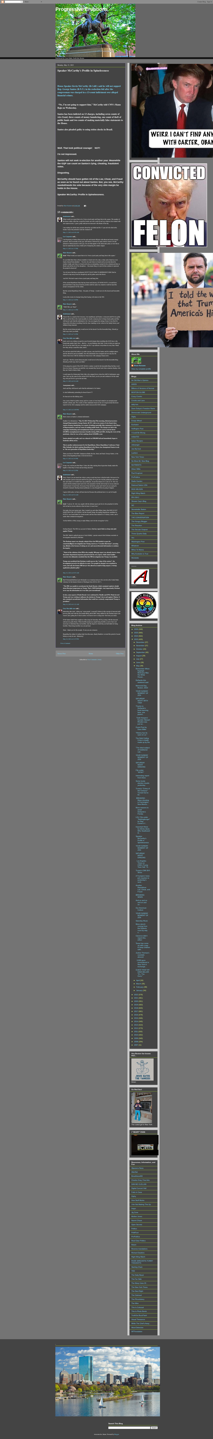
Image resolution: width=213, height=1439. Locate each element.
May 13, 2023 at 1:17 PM (70, 248)
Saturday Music (142, 921)
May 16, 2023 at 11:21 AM (71, 604)
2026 (136, 629)
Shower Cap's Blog (138, 501)
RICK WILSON (137, 489)
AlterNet (134, 1172)
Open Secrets (136, 1225)
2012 (136, 1028)
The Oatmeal (136, 1295)
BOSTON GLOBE (138, 392)
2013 (136, 1025)
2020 (136, 1001)
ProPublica (135, 477)
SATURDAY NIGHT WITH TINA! (142, 701)
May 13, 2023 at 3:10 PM (70, 300)
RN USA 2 (135, 497)
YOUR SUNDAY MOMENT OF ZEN (142, 693)
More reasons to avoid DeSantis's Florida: (142, 811)
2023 (136, 639)
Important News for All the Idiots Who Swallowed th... (143, 830)
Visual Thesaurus (138, 1319)
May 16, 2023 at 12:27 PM (71, 639)
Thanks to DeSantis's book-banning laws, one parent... (142, 710)
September (140, 652)
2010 (136, 1035)
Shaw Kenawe (67, 253)
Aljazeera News (137, 1168)
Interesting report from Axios (142, 777)
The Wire (135, 1303)
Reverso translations (139, 1249)
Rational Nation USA (139, 485)
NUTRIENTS (136, 465)
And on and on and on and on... (141, 902)
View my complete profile (141, 369)
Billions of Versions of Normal (142, 388)
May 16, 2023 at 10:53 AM (71, 573)
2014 (136, 1021)
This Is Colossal (137, 1307)
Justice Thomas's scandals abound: (142, 955)
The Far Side (136, 1279)
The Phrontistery (137, 1299)
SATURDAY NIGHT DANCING (140, 765)
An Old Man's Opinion (139, 380)
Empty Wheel (136, 421)
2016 (136, 1015)
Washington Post (137, 542)
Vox (132, 538)
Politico (134, 1229)
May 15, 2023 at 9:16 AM (70, 381)
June (138, 662)
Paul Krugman (136, 473)
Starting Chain (136, 1267)
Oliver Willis (135, 469)
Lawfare (134, 453)
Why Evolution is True (139, 554)
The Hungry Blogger (139, 521)
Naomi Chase (136, 1220)
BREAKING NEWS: (140, 896)
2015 (136, 1018)
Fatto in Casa (136, 1192)
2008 (136, 1042)
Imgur (133, 1208)
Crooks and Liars (138, 400)
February (140, 987)
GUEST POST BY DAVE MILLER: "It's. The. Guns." (143, 973)
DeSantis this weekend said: (142, 681)
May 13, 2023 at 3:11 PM (70, 310)
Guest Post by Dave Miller (141, 728)
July (138, 659)
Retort (133, 1245)
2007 (136, 1045)
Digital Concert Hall (138, 1188)
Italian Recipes (137, 441)
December (140, 642)
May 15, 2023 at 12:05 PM (71, 410)
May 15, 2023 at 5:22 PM (70, 470)
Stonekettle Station (138, 509)
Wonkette (135, 558)
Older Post (120, 653)
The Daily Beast (137, 1275)
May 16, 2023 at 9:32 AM (70, 495)
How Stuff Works (137, 1200)
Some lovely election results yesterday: (142, 783)
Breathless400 (137, 1176)
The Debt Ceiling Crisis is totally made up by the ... (143, 741)
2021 (136, 998)
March (139, 984)
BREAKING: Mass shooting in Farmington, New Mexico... (142, 801)
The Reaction (136, 525)
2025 (136, 633)
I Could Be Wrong (138, 433)
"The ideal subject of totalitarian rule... (143, 750)
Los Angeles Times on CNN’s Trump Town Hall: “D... (142, 864)
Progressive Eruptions (81, 9)
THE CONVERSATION (140, 517)
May (138, 666)
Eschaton (135, 425)
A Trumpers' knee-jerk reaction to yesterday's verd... (143, 879)
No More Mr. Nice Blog (140, 461)
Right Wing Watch (138, 493)
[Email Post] (85, 206)
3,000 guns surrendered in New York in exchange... (142, 963)
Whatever (135, 546)
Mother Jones (136, 1216)
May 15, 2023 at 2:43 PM (70, 458)
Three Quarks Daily (139, 534)
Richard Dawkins (137, 1253)
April (138, 980)
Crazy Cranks (136, 396)
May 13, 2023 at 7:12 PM (70, 334)
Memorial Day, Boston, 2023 (142, 687)
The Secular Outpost (139, 530)
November (140, 646)
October (139, 649)
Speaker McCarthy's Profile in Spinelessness (142, 839)
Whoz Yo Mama (137, 550)
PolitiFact (135, 1233)
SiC (132, 505)
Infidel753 (135, 437)
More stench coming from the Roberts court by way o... (141, 928)
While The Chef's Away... (141, 1323)
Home (91, 653)
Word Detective (137, 1328)
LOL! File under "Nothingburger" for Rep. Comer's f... (143, 820)
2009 (136, 1038)
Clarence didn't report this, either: (141, 938)
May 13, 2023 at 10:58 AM (71, 232)
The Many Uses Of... (139, 1283)
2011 (136, 1031)
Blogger (116, 1434)
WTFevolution (136, 1331)
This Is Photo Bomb (139, 1311)
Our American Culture (141, 909)
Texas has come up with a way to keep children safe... (143, 946)
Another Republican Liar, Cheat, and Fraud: (143, 888)
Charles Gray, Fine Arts (140, 1180)
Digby (133, 417)
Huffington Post (137, 429)
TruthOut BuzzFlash (139, 1315)
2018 (136, 1008)
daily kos (134, 404)
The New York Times (139, 1287)
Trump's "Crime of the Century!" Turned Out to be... (143, 792)
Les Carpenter (67, 236)
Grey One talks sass (69, 338)
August (139, 656)
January (139, 990)
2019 (136, 1005)
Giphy (133, 1196)
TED (133, 1271)
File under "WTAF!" (140, 771)
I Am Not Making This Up (141, 1204)
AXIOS (134, 384)
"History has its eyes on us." (141, 734)
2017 (136, 1011)
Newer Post (61, 653)
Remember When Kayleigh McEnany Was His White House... (143, 673)
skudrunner (67, 216)
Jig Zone (134, 1212)
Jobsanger (135, 445)
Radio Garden (136, 481)
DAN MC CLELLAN (138, 1184)
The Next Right (137, 1291)
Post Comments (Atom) (94, 659)
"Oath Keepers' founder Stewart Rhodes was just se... (143, 721)
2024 (136, 636)
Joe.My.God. (136, 449)
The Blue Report (137, 513)
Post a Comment (65, 643)
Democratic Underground (141, 413)
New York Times (137, 457)
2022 (136, 995)
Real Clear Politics (138, 1241)
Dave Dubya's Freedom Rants (143, 408)
